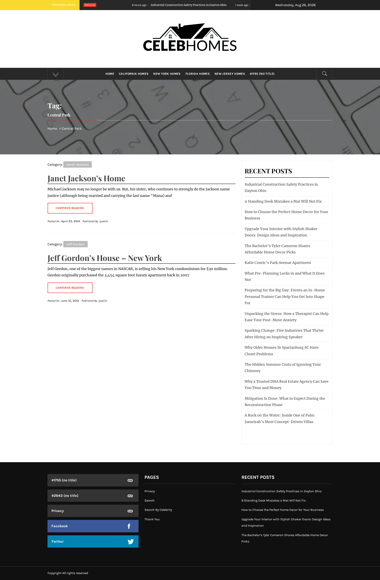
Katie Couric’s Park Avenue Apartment (278, 262)
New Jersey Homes (230, 74)
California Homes (133, 74)
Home (109, 74)
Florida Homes (197, 74)
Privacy (57, 511)
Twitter (57, 541)
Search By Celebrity (158, 510)
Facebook (59, 526)
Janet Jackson (77, 164)
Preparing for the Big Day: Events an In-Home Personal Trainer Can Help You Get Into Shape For (285, 296)
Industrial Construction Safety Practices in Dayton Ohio (155, 5)
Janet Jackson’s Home (86, 178)
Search (149, 500)
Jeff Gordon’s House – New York (105, 257)
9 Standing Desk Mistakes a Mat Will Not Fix (250, 5)
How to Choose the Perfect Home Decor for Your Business (282, 510)
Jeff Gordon (75, 244)
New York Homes (166, 74)
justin (104, 221)
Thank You (152, 519)
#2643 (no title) (64, 495)
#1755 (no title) (262, 74)
